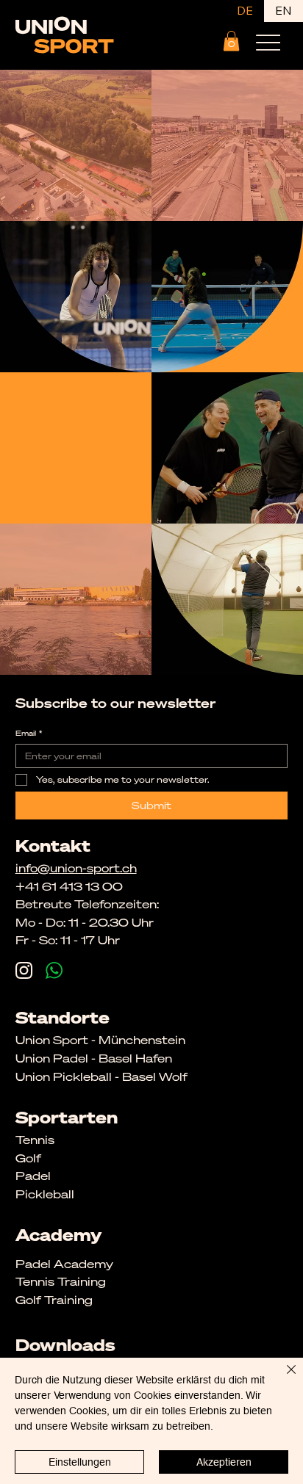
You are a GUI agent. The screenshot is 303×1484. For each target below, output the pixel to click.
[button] (231, 41)
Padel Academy (64, 1264)
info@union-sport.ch (76, 868)
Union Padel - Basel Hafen (93, 1058)
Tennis (34, 1140)
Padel (33, 1176)
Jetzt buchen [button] (76, 448)
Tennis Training (60, 1281)
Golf (28, 1158)
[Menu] (268, 42)
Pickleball (44, 1194)
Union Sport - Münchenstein (100, 1040)
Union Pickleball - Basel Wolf (101, 1076)
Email (28, 733)
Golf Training (54, 1300)
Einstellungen (80, 1462)
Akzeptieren (224, 1462)
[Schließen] (282, 1378)
